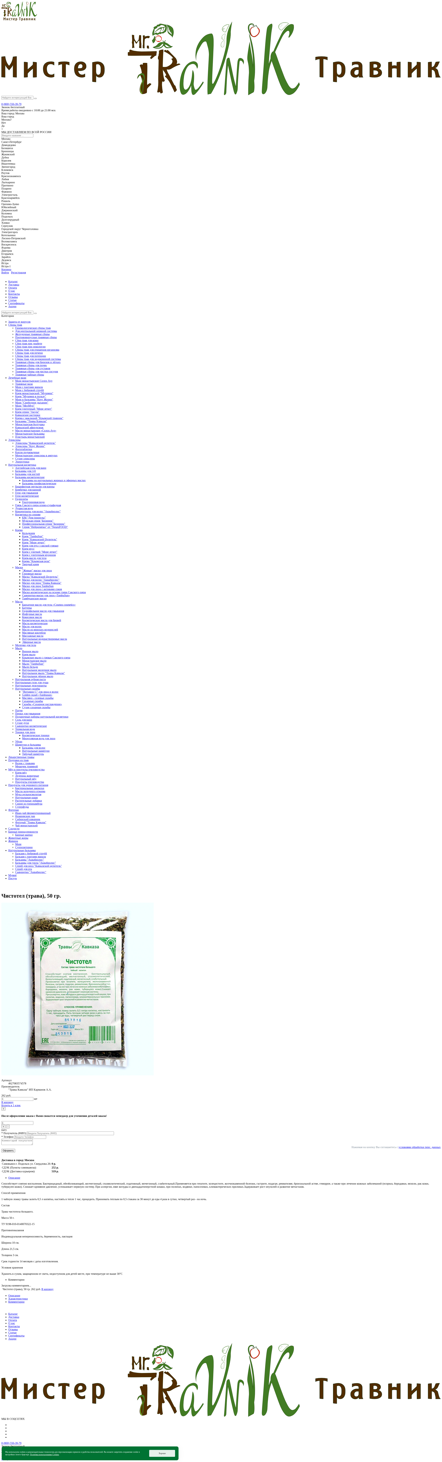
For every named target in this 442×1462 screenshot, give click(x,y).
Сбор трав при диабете (28, 343)
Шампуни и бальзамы (28, 744)
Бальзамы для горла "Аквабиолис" (35, 862)
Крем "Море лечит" (33, 542)
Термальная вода (25, 729)
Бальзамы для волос (33, 747)
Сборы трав (15, 324)
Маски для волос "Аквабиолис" (41, 579)
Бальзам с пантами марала (30, 856)
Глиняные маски (32, 573)
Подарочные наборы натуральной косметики (41, 716)
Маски (19, 567)
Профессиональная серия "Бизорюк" (43, 523)
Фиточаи (13, 809)
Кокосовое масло (32, 617)
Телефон (7, 1136)
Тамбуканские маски (34, 598)
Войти (5, 272)
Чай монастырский (26, 825)
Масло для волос (32, 626)
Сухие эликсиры (25, 458)
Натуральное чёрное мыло (37, 676)
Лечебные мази (17, 377)
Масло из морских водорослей (40, 629)
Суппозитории (24, 847)
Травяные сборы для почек (31, 365)
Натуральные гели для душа (31, 682)
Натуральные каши (26, 797)
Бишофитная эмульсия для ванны (35, 486)
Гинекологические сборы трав (33, 328)
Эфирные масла (31, 642)
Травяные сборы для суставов (32, 368)
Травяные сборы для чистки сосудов (36, 371)
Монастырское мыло (34, 660)
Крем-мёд (21, 772)
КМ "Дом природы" (34, 517)
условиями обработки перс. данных (419, 1147)
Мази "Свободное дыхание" (31, 402)
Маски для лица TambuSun (38, 586)
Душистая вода (24, 508)
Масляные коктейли (34, 632)
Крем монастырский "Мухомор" (34, 393)
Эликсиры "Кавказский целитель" (35, 443)
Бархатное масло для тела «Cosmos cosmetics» (49, 604)
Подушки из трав (18, 760)
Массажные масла (32, 635)
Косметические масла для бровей (41, 620)
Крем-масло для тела (34, 558)
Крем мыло (28, 654)
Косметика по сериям (27, 514)
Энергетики (22, 461)
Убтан (18, 741)
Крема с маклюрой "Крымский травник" (39, 418)
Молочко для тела (25, 645)
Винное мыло (30, 651)
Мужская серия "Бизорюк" (38, 520)
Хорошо (162, 1453)
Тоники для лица (25, 732)
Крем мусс (28, 548)
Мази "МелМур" (25, 405)
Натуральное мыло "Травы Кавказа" (43, 673)
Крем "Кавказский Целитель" (39, 539)
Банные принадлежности (23, 831)
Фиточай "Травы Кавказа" (30, 822)
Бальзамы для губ (25, 471)
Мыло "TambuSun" (33, 663)
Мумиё (12, 875)
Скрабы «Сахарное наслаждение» (42, 704)
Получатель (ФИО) (14, 1133)
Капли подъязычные (27, 452)
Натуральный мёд (25, 778)
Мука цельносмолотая (28, 794)
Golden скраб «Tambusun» (37, 694)
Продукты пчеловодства (29, 781)
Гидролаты (21, 499)
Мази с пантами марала (29, 387)
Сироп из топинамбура (28, 803)
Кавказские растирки (27, 415)
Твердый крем (30, 564)
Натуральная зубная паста (30, 679)
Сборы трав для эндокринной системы (38, 359)
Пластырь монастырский (30, 436)
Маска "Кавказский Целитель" (40, 576)
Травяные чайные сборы (29, 374)
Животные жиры (18, 837)
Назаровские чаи (25, 816)
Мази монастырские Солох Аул (33, 380)
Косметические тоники (35, 735)
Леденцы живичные (27, 775)
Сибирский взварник (27, 819)
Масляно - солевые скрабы (38, 698)
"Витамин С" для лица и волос (40, 691)
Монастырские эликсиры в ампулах (36, 455)
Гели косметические (27, 495)
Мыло (18, 648)
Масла (19, 601)
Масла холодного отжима (30, 791)
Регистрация (18, 272)
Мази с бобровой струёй (29, 390)
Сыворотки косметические (31, 726)
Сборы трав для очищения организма (37, 349)
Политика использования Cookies (44, 1454)
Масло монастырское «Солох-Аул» (35, 430)
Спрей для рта (23, 869)
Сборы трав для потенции (30, 355)
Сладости (14, 828)
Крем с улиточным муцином (39, 554)
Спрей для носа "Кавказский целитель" (38, 865)
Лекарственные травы (21, 757)
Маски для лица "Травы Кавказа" (41, 582)
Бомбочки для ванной (28, 489)
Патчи (19, 710)
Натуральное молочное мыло (39, 670)
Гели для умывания (26, 492)
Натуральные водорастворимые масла (44, 638)
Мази (18, 844)
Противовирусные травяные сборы (36, 337)
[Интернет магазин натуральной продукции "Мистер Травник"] (19, 19)
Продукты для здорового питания (28, 785)
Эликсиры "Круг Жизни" (30, 446)
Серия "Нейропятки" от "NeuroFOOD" (45, 527)
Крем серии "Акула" (27, 411)
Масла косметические (35, 623)
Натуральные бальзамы (22, 850)
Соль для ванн (23, 719)
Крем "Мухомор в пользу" (30, 396)
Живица (13, 841)
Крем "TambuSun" (32, 536)
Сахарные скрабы (32, 701)
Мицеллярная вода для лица (38, 738)
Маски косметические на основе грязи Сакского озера (54, 592)
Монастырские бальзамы (30, 433)
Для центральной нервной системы (36, 331)
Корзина (6, 269)
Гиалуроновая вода (33, 502)
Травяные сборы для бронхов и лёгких (38, 362)
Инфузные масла (32, 614)
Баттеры (27, 607)
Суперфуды (22, 806)
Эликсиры (14, 439)
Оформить (8, 1150)
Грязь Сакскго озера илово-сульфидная (38, 505)
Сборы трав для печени (29, 352)
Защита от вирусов (19, 321)
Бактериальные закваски (29, 788)
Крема (19, 530)
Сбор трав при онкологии (30, 346)
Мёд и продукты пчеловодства (26, 769)
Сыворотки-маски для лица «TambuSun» (46, 595)
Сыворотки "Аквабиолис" (30, 872)
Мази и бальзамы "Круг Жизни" (34, 399)
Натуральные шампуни (36, 750)
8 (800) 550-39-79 (11, 104)
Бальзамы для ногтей (27, 474)
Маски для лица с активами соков (42, 589)
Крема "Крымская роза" (36, 561)
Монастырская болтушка (30, 424)
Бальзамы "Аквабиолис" (29, 859)
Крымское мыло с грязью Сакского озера (46, 657)
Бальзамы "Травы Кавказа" (31, 421)
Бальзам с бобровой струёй (31, 853)
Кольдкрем (28, 533)
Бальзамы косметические (30, 477)
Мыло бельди (30, 666)
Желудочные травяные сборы (32, 334)
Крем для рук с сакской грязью (40, 545)
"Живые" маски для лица (37, 570)
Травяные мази (24, 383)
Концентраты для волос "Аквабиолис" (38, 511)
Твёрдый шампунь (33, 754)
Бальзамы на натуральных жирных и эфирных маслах (54, 480)
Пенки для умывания (27, 713)
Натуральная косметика (22, 464)
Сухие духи (22, 722)
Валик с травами (25, 763)
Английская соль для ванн (30, 467)
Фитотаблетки (23, 449)
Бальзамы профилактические (39, 483)
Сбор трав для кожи (27, 340)
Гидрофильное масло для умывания (43, 610)
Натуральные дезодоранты (31, 685)
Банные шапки (24, 834)
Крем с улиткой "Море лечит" (39, 551)
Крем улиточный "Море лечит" (33, 408)
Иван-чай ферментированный (33, 813)
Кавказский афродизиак (29, 427)
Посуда (12, 878)
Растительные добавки (28, 800)
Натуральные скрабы (27, 688)
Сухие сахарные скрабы (36, 707)
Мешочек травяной (26, 766)
